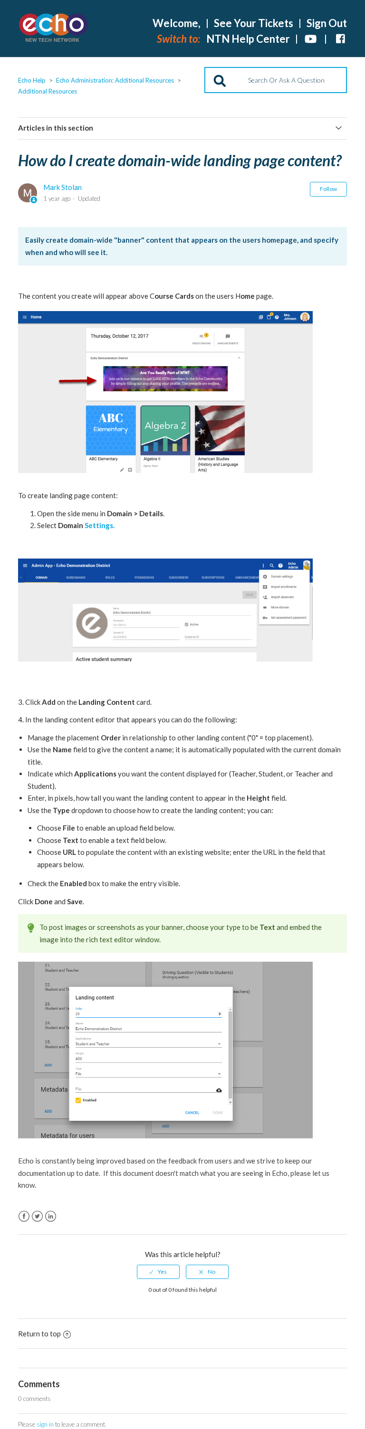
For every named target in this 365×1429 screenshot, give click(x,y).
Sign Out (327, 23)
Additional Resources (47, 91)
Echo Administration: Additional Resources (115, 80)
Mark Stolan (62, 187)
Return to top (39, 1333)
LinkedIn (51, 1216)
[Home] (53, 29)
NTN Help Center (248, 38)
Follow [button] (328, 188)
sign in (45, 1424)
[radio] (158, 1272)
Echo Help (32, 80)
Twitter (37, 1216)
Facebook (24, 1216)
